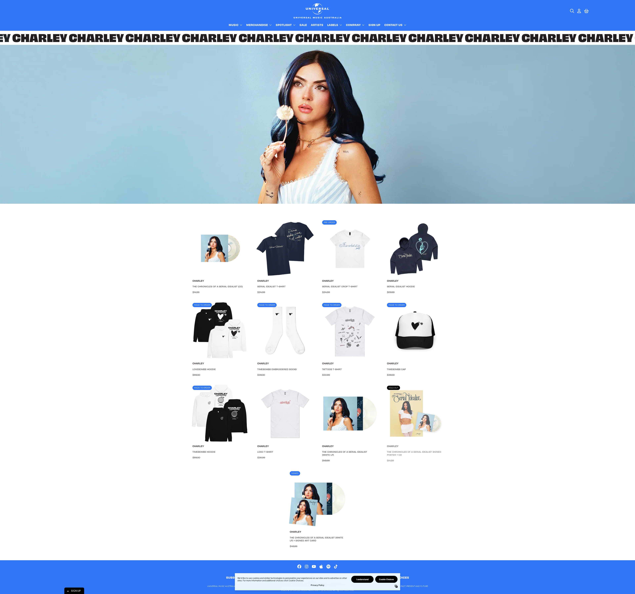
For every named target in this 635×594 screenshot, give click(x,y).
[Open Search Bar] (572, 11)
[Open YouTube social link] (314, 566)
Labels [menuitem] (332, 25)
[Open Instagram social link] (306, 566)
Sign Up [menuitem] (374, 25)
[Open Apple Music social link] (321, 566)
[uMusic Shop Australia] (317, 10)
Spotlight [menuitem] (284, 25)
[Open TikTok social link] (335, 566)
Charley (198, 280)
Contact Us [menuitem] (393, 25)
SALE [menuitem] (303, 25)
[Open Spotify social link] (328, 566)
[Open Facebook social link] (299, 566)
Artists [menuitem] (317, 25)
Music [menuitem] (233, 25)
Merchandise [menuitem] (257, 25)
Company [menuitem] (353, 25)
